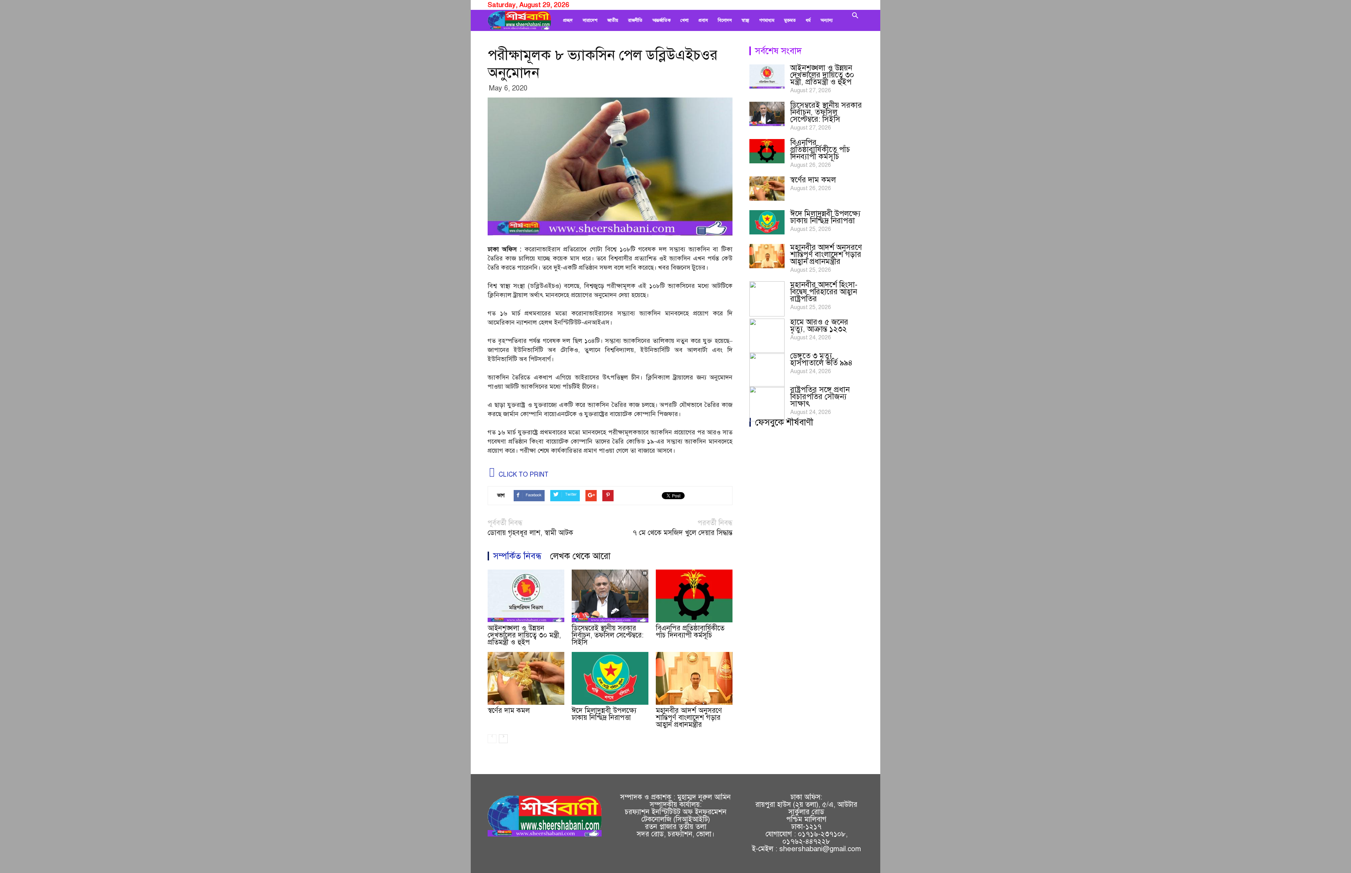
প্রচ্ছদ (568, 20)
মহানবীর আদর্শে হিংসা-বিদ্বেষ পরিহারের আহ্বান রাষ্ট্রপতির (823, 291)
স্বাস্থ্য (745, 20)
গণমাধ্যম (766, 20)
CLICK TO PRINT (522, 474)
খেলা (684, 20)
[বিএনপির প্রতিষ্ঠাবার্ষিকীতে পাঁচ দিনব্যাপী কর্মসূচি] (694, 596)
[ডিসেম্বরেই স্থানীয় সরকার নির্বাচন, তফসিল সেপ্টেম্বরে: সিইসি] (610, 596)
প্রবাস (703, 20)
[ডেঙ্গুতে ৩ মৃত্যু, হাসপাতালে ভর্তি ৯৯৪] (767, 370)
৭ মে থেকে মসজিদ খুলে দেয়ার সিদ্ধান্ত (682, 532)
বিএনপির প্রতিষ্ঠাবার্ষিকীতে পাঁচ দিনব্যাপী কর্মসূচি (690, 632)
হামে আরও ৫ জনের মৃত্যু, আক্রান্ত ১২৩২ (819, 325)
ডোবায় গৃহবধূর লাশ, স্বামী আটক (530, 532)
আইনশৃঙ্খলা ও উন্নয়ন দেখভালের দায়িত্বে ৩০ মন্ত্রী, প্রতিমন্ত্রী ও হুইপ (524, 635)
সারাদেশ (590, 20)
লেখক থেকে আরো (580, 556)
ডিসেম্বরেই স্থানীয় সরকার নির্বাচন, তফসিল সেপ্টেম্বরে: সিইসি (607, 635)
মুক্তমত (790, 20)
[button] (854, 20)
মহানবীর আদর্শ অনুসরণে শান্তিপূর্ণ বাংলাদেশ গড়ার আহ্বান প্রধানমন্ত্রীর (689, 717)
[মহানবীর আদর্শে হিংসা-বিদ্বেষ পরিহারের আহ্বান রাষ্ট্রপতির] (767, 298)
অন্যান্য (826, 20)
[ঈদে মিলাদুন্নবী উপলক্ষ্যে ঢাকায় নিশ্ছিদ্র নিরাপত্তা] (610, 678)
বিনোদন (725, 20)
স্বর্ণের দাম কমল (509, 710)
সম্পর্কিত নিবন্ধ (517, 556)
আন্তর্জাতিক (661, 20)
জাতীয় (612, 20)
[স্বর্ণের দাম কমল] (526, 678)
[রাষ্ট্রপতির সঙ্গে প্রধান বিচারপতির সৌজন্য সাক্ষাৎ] (767, 403)
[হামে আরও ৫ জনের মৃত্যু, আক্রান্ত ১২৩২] (767, 336)
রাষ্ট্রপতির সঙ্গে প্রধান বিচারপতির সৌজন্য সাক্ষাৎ (820, 396)
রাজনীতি (635, 20)
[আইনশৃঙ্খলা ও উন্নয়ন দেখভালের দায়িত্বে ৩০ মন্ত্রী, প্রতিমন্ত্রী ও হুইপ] (526, 596)
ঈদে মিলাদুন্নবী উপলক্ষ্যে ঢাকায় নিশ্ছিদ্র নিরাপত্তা (604, 714)
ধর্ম (808, 20)
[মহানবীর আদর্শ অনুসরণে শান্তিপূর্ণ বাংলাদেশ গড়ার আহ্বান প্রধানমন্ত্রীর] (694, 678)
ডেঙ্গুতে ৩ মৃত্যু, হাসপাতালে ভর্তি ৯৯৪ (821, 359)
